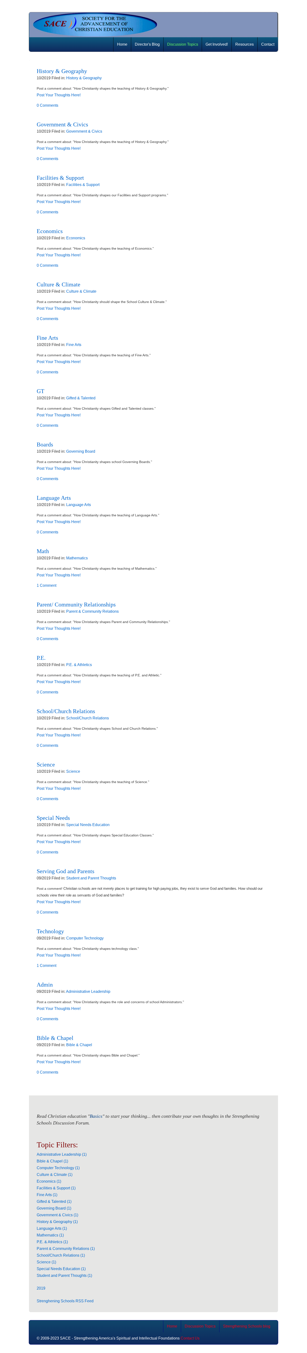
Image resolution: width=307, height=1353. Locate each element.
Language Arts (54, 498)
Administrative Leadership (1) (62, 1154)
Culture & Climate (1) (54, 1175)
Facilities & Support (60, 178)
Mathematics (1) (50, 1235)
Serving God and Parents (65, 871)
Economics (50, 231)
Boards (45, 444)
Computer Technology (85, 938)
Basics (96, 1116)
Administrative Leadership (88, 991)
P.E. (41, 658)
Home (122, 44)
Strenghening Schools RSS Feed (65, 1301)
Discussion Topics (182, 44)
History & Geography (62, 71)
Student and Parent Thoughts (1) (64, 1275)
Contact (267, 44)
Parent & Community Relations (92, 611)
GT (40, 391)
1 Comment (46, 585)
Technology (50, 931)
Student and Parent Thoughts (91, 878)
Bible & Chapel (55, 1038)
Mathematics (77, 558)
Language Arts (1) (52, 1228)
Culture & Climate (58, 284)
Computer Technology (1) (58, 1168)
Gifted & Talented (80, 398)
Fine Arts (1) (47, 1195)
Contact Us (190, 1338)
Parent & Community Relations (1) (66, 1249)
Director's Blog (147, 44)
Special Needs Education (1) (61, 1269)
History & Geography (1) (57, 1222)
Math (43, 551)
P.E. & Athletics (79, 665)
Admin (45, 985)
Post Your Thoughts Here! (59, 95)
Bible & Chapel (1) (52, 1161)
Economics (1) (49, 1181)
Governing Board (80, 451)
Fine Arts (47, 338)
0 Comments (47, 105)
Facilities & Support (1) (56, 1188)
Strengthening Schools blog (246, 1326)
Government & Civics (62, 124)
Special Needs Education (88, 825)
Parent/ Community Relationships (76, 604)
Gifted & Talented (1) (54, 1201)
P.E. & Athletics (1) (52, 1242)
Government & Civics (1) (57, 1215)
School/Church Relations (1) (61, 1255)
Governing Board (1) (54, 1208)
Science (46, 764)
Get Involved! (217, 44)
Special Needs (53, 818)
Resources (244, 44)
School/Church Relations (66, 711)
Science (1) (46, 1262)
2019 (41, 1288)
